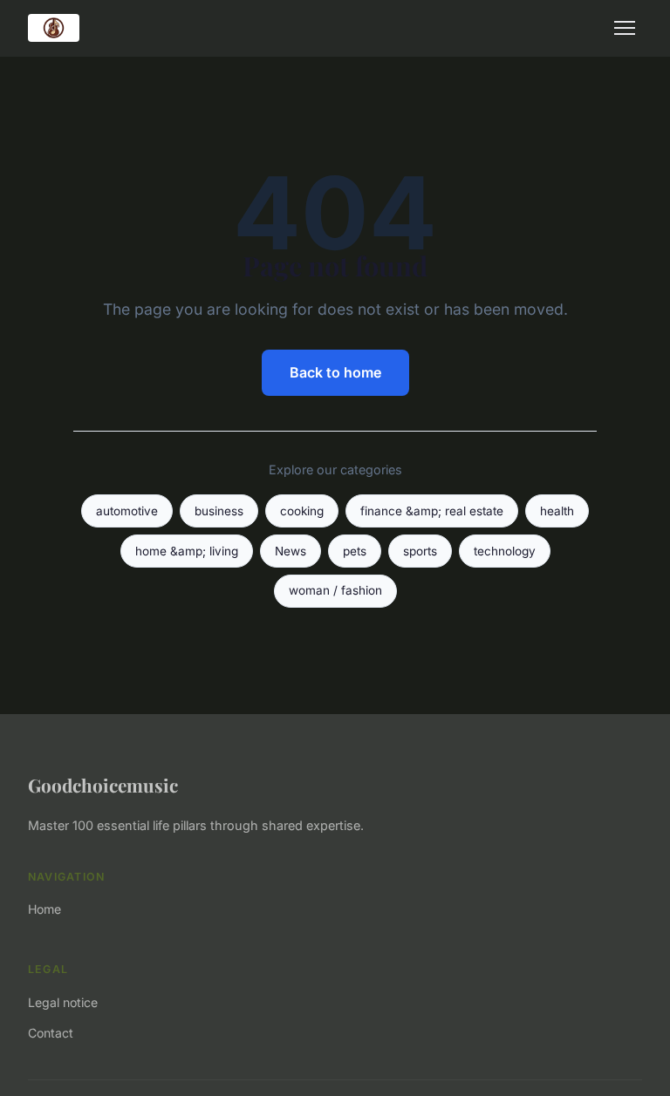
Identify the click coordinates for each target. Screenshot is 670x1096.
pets (354, 551)
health (557, 511)
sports (420, 551)
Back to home (335, 372)
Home (44, 909)
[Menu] (624, 28)
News (290, 551)
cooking (302, 511)
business (219, 511)
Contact (50, 1032)
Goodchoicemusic (103, 785)
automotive (127, 511)
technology (505, 551)
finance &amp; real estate (431, 511)
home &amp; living (186, 551)
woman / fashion (335, 590)
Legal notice (63, 1002)
